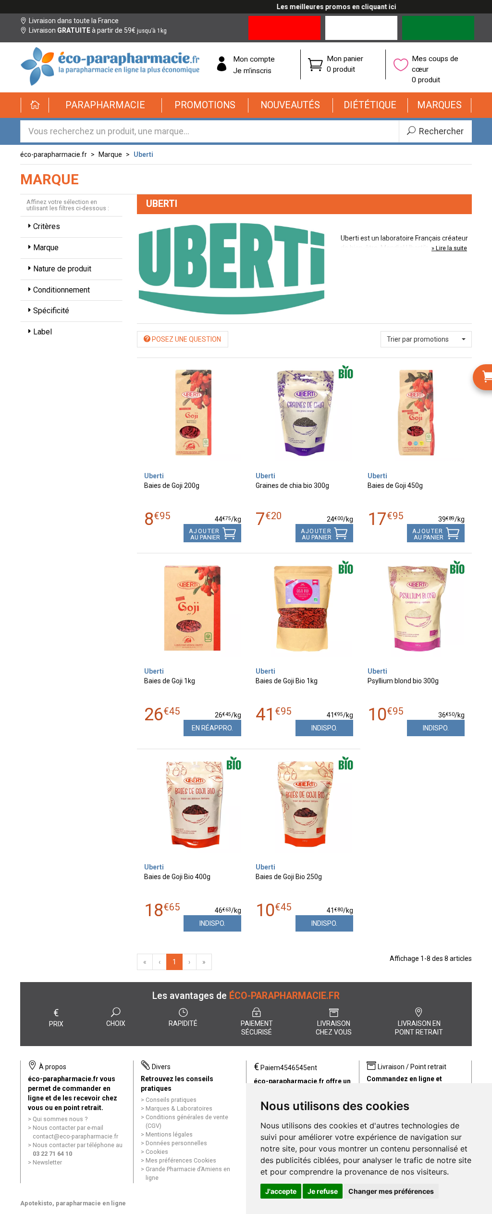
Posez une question (185, 339)
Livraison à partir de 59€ (98, 30)
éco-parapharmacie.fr (53, 154)
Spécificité (51, 310)
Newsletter (47, 1162)
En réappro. (212, 728)
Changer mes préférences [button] (391, 1191)
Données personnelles (176, 1143)
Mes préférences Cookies (181, 1160)
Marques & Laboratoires (179, 1108)
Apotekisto (73, 1203)
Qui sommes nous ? (60, 1119)
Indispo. (324, 728)
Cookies (157, 1151)
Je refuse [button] (323, 1191)
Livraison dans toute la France (74, 21)
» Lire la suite (449, 248)
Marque (110, 154)
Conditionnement (61, 289)
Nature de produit (62, 268)
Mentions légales (169, 1134)
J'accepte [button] (280, 1191)
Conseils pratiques (171, 1099)
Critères (46, 226)
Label (42, 331)
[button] (105, 105)
